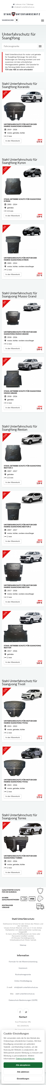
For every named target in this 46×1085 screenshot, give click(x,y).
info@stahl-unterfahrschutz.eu (24, 7)
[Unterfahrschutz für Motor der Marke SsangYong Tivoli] (23, 703)
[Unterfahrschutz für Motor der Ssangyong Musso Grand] (23, 314)
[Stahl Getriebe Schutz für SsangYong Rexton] (23, 627)
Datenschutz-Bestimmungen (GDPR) (23, 1000)
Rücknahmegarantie (23, 974)
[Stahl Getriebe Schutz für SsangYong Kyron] (23, 181)
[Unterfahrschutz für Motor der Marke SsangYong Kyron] (23, 240)
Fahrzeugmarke (11, 46)
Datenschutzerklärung (25, 1059)
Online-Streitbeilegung (23, 981)
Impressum (23, 968)
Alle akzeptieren (23, 1065)
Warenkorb (4, 20)
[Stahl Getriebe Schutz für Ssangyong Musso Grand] (23, 373)
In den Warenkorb (12, 141)
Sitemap (23, 945)
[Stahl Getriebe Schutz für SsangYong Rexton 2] (23, 448)
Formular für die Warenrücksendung (23, 962)
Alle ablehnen (23, 1072)
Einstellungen (23, 1079)
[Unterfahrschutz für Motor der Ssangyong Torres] (23, 837)
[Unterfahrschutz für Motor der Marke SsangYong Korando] (23, 106)
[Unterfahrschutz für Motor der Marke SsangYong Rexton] (23, 566)
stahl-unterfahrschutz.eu (25, 994)
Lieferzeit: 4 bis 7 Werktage (24, 4)
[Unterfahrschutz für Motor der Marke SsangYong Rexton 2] (23, 507)
